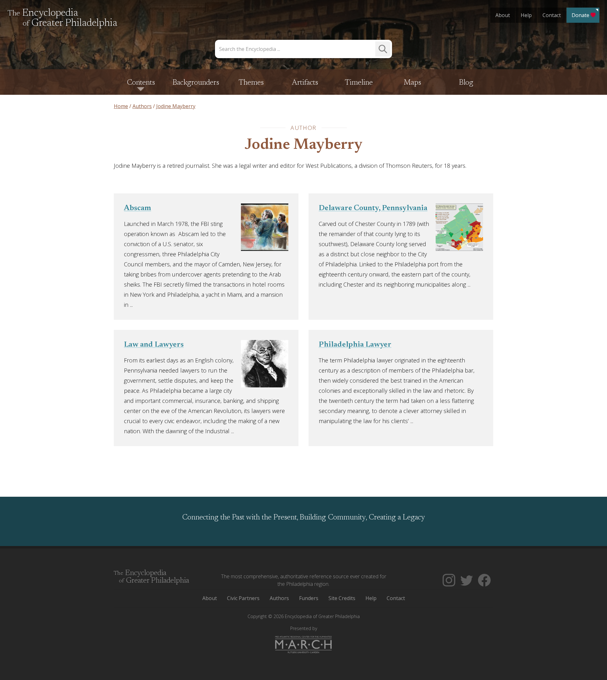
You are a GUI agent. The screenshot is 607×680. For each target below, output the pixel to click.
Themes (251, 83)
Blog (466, 83)
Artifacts (305, 83)
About (502, 15)
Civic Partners (243, 598)
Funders (308, 598)
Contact (552, 15)
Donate (580, 15)
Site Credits (341, 598)
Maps (412, 83)
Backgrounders (196, 83)
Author (303, 127)
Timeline (359, 83)
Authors (279, 598)
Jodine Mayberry (304, 145)
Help (526, 15)
